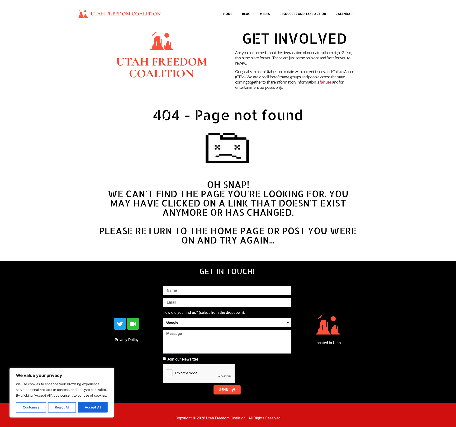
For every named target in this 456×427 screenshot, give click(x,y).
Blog (246, 14)
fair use (325, 82)
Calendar (344, 14)
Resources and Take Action (303, 14)
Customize (31, 407)
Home (228, 14)
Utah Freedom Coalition (126, 14)
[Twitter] (120, 324)
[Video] (133, 324)
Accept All (93, 407)
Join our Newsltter (182, 359)
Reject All (62, 407)
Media (265, 14)
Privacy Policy (126, 340)
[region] (62, 393)
